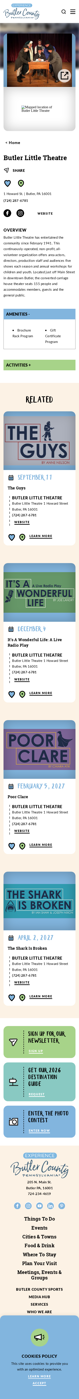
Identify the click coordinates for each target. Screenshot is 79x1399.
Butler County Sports (39, 1289)
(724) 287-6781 (16, 200)
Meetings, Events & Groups (39, 1275)
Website (45, 213)
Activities (17, 365)
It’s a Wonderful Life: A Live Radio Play (35, 642)
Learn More (40, 536)
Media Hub (39, 1296)
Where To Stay (39, 1254)
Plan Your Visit (39, 1263)
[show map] (21, 183)
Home (14, 142)
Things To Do (39, 1218)
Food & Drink (39, 1245)
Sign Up (36, 1051)
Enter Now (39, 1130)
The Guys (17, 488)
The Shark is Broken (27, 948)
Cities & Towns (39, 1236)
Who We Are (39, 1311)
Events (39, 1228)
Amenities (16, 314)
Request (37, 1094)
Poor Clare (18, 797)
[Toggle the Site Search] (64, 11)
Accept (39, 1383)
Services (39, 1304)
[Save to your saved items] (8, 183)
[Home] (25, 11)
